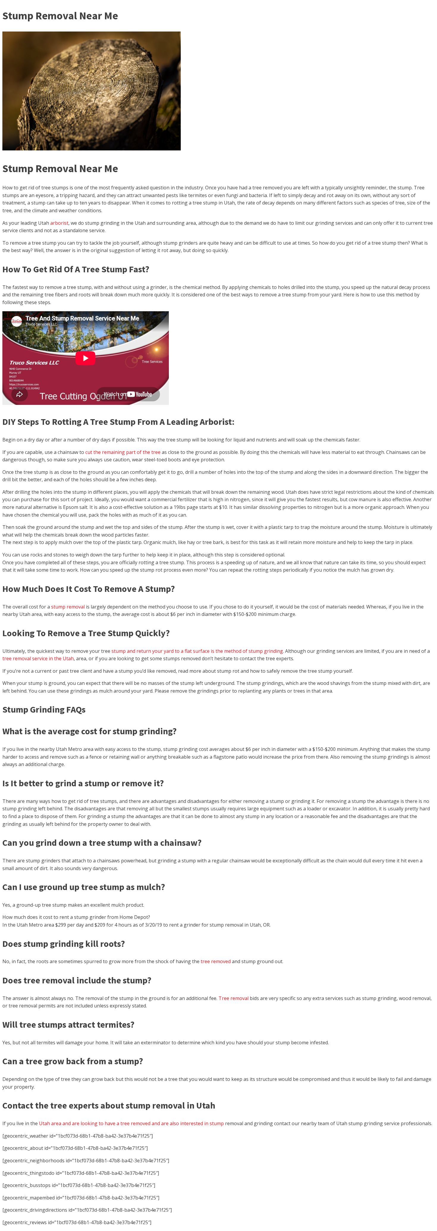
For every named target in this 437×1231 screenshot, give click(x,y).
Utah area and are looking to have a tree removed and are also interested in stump (131, 1123)
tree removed (216, 961)
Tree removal (233, 998)
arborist (59, 223)
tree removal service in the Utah (38, 658)
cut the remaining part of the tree (123, 452)
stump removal (68, 606)
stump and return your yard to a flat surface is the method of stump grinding (197, 651)
